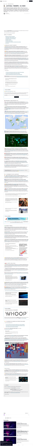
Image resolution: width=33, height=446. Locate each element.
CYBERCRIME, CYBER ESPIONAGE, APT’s (11, 37)
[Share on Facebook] (24, 13)
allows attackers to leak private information (15, 265)
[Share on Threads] (27, 13)
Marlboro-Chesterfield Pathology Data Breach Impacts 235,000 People (14, 74)
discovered (5, 236)
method (23, 228)
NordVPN (6, 91)
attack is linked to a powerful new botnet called (13, 374)
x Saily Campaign (9, 91)
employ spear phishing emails (11, 150)
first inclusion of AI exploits (17, 361)
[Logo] (1, 1)
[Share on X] (26, 13)
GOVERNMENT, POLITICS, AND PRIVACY (11, 38)
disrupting (8, 107)
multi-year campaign (19, 158)
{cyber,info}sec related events (20, 170)
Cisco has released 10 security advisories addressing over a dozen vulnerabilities (15, 324)
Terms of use (8, 442)
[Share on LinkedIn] (28, 13)
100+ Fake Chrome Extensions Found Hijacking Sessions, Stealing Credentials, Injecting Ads (15, 290)
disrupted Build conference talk (8, 47)
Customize (6, 444)
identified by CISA (17, 370)
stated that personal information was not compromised (17, 52)
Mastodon (9, 386)
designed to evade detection (15, 258)
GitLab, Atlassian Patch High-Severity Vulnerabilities (12, 326)
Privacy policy (4, 442)
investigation (17, 66)
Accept (2, 444)
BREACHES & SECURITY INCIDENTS (10, 36)
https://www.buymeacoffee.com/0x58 (15, 392)
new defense (19, 284)
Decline (10, 444)
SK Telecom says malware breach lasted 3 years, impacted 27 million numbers (15, 72)
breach (18, 62)
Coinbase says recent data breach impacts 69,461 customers (13, 73)
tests (13, 269)
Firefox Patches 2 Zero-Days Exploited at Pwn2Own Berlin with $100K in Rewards (15, 325)
